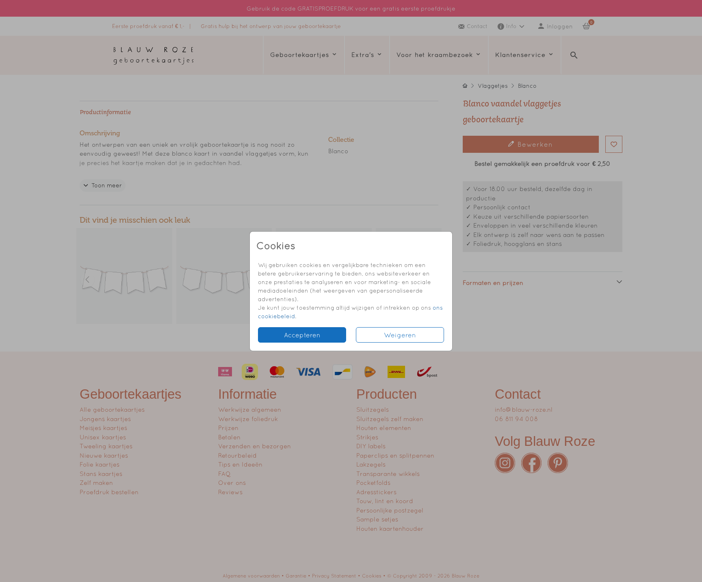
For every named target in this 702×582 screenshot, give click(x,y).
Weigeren (400, 335)
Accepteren (302, 335)
